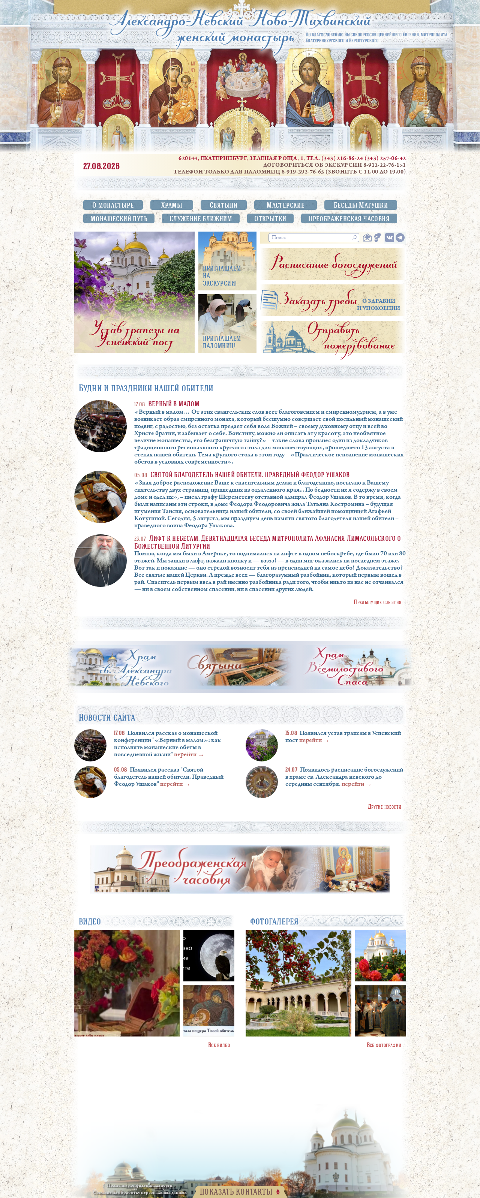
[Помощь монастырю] (377, 237)
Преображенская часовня (349, 218)
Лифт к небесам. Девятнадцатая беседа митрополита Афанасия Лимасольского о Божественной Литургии (267, 541)
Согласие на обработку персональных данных (140, 1193)
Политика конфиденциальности (139, 1185)
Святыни (224, 204)
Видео (90, 921)
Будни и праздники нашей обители (146, 387)
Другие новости (385, 806)
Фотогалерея (274, 921)
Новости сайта (107, 717)
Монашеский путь (118, 218)
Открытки (270, 218)
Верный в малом (174, 403)
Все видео (219, 1044)
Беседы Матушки (361, 204)
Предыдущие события (377, 602)
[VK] (389, 237)
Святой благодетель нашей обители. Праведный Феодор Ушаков (250, 474)
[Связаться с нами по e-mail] (367, 237)
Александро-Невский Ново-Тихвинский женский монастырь (240, 25)
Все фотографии (384, 1044)
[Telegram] (400, 237)
